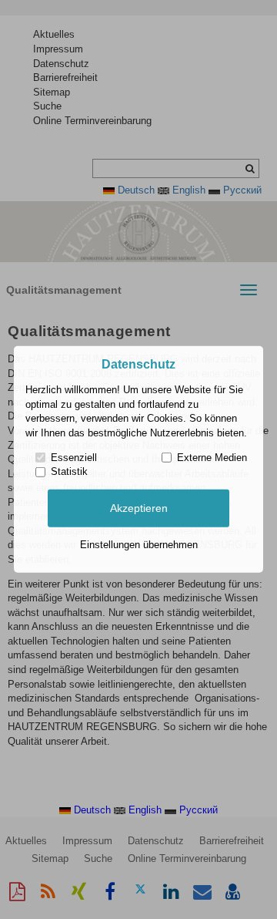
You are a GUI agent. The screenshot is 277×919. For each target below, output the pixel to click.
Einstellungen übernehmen (139, 544)
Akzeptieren (139, 508)
